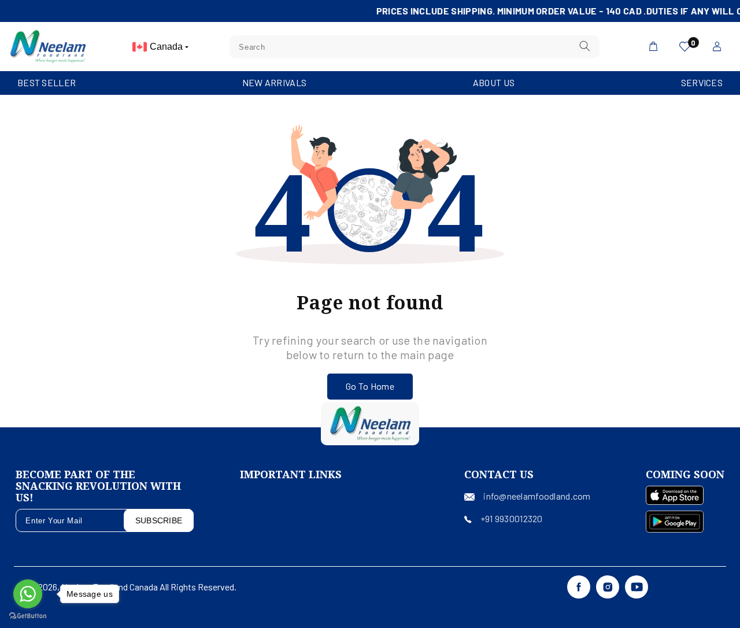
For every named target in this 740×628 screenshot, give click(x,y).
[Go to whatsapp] (27, 593)
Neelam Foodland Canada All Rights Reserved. (148, 586)
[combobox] (415, 46)
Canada (167, 46)
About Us (494, 82)
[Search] (584, 47)
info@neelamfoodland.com (536, 495)
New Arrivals (274, 82)
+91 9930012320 (511, 518)
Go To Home (370, 386)
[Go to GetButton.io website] (27, 616)
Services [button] (702, 82)
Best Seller (46, 82)
